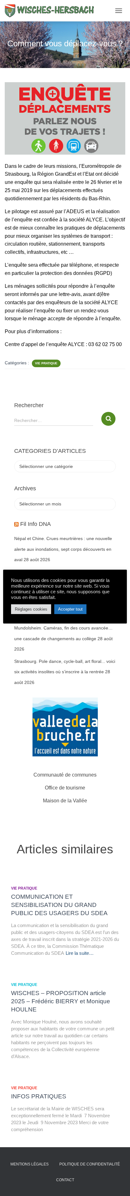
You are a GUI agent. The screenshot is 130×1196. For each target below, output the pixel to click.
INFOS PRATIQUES (38, 1096)
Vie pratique (46, 363)
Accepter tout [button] (70, 609)
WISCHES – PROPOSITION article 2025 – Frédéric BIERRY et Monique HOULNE (60, 1001)
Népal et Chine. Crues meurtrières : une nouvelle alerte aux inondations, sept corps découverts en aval (63, 549)
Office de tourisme (65, 787)
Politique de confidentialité (89, 1164)
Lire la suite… (80, 953)
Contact (65, 1180)
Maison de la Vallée (65, 800)
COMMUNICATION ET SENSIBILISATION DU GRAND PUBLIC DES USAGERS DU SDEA (59, 904)
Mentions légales (29, 1164)
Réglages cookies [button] (31, 609)
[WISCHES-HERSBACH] (52, 10)
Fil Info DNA (35, 524)
